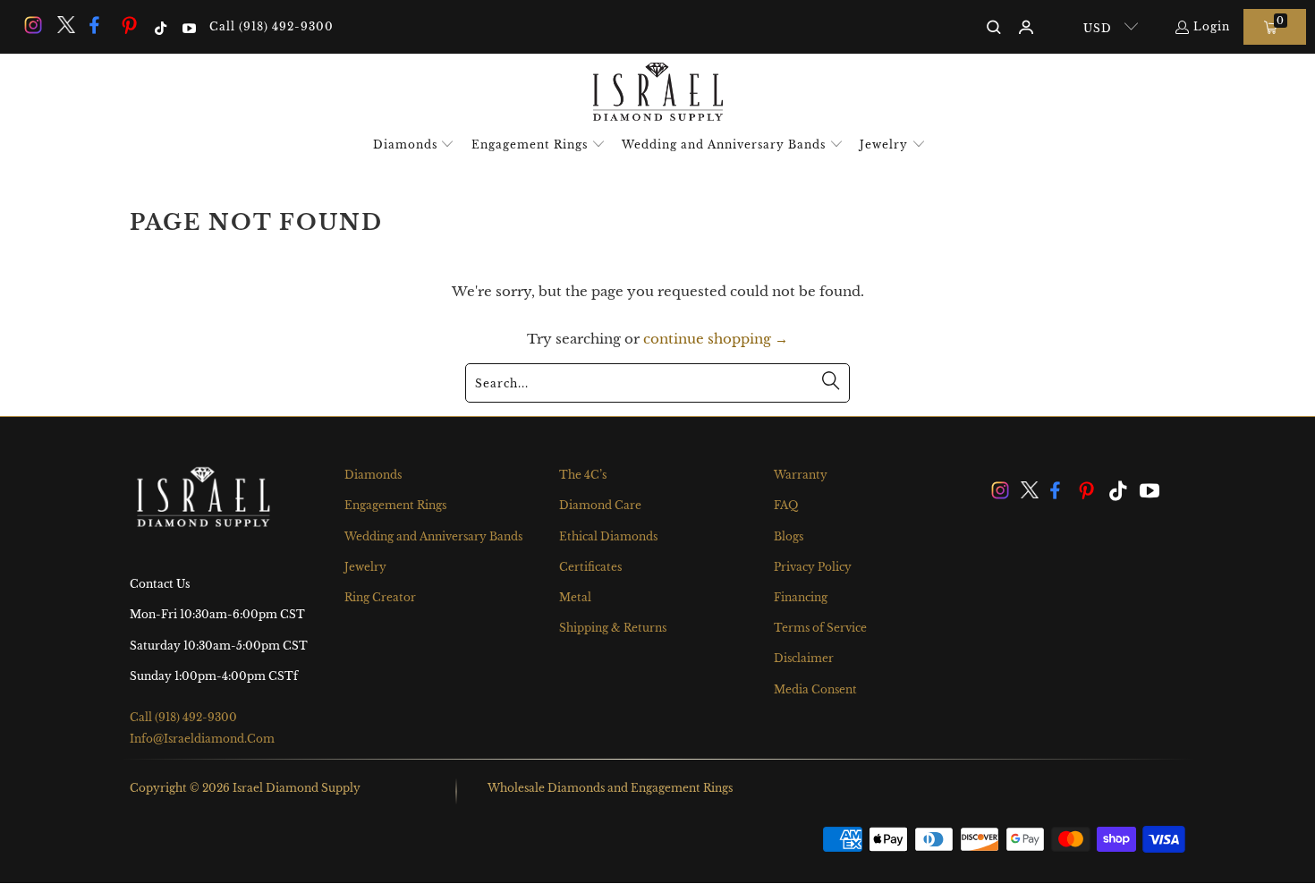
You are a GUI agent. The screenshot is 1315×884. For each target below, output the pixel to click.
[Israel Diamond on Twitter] (64, 26)
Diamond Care (600, 505)
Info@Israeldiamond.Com (202, 738)
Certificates (590, 567)
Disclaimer (804, 658)
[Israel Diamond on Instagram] (32, 26)
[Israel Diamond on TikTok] (159, 26)
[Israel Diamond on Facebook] (97, 26)
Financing (800, 597)
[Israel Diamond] (658, 93)
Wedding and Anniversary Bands (433, 536)
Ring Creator (380, 597)
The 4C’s (583, 474)
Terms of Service (820, 627)
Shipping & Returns (612, 627)
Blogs (788, 536)
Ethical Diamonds (608, 536)
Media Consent (815, 689)
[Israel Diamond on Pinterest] (130, 26)
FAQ (786, 505)
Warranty (800, 474)
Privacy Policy (813, 567)
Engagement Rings (395, 505)
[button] (414, 145)
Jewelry (365, 567)
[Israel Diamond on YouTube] (187, 26)
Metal (575, 597)
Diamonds (373, 474)
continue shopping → (715, 338)
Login (1211, 26)
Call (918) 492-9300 (271, 26)
